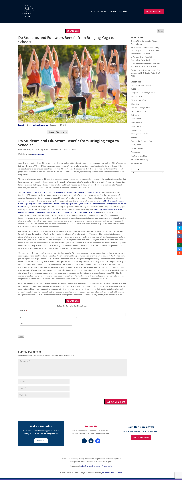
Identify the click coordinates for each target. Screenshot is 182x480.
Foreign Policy (136, 122)
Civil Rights (135, 89)
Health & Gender (137, 126)
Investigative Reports (139, 133)
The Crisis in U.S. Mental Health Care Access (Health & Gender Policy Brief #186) (145, 73)
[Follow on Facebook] (84, 440)
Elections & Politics (138, 111)
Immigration (136, 130)
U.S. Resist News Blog (139, 159)
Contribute (123, 11)
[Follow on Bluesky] (97, 440)
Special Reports (137, 148)
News (103, 11)
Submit (21, 336)
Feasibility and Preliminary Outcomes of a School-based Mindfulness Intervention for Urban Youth (61, 192)
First (22, 318)
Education (22, 125)
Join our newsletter (154, 11)
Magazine (134, 137)
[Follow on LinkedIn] (91, 440)
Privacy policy (107, 466)
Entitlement (135, 115)
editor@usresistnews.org (90, 466)
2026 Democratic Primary (141, 85)
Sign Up (113, 11)
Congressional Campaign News (143, 93)
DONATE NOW (73, 31)
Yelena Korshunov (40, 125)
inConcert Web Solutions (112, 473)
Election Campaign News (140, 107)
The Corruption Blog (139, 156)
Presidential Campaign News (142, 141)
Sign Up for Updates (141, 437)
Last (75, 318)
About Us (95, 11)
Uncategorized (136, 163)
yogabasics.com (38, 154)
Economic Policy (137, 96)
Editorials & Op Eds (138, 100)
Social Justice (136, 145)
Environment (136, 119)
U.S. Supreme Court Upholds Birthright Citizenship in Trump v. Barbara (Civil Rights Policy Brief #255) (146, 50)
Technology (135, 152)
